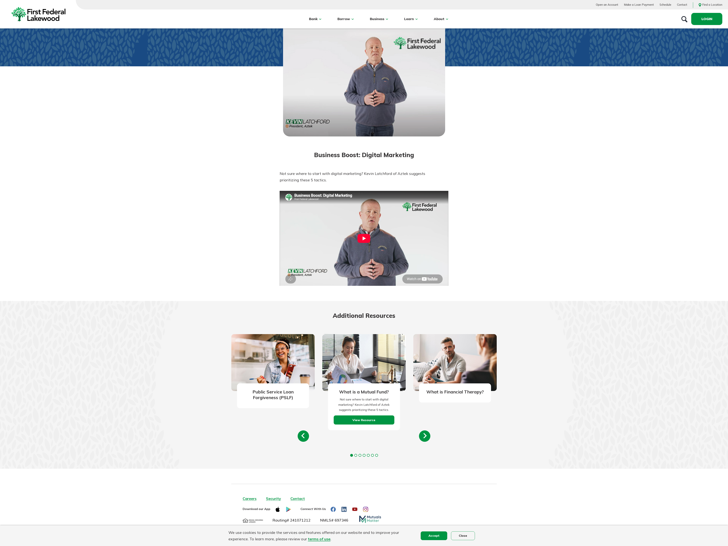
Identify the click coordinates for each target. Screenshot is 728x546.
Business (377, 19)
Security (273, 498)
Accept (433, 535)
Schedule (665, 4)
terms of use (319, 539)
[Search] (684, 18)
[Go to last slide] (303, 436)
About (439, 19)
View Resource (363, 420)
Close (463, 535)
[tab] (351, 455)
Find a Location (712, 4)
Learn (409, 19)
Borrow (343, 19)
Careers (250, 498)
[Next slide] (424, 436)
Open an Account (607, 4)
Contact (682, 4)
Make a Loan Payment (639, 4)
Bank (313, 19)
